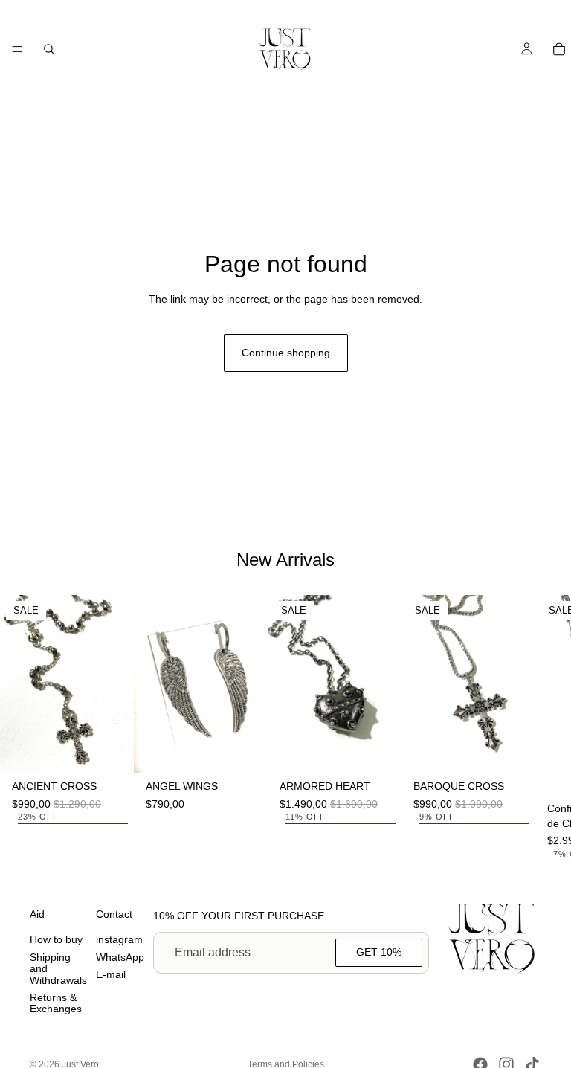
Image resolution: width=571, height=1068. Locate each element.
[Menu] (17, 49)
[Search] (49, 49)
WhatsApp (120, 957)
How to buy (56, 940)
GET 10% (378, 952)
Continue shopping (286, 352)
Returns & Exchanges (56, 1002)
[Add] (110, 750)
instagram (119, 940)
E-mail (111, 974)
